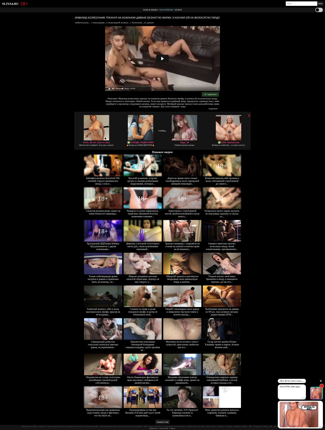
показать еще (162, 422)
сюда (183, 106)
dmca (173, 428)
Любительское (81, 22)
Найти (320, 4)
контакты (164, 428)
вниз (211, 101)
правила (153, 428)
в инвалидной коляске (117, 22)
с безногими (136, 22)
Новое (178, 10)
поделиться (210, 94)
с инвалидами (98, 22)
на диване (149, 22)
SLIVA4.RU (10, 3)
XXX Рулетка (166, 10)
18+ (103, 165)
